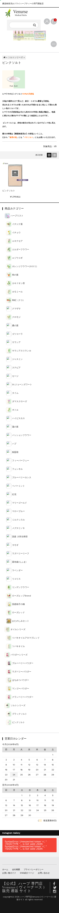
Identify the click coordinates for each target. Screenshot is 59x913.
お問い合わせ (44, 873)
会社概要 (16, 869)
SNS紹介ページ (27, 873)
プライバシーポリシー (33, 869)
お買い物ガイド (9, 873)
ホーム (5, 869)
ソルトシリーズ (15, 57)
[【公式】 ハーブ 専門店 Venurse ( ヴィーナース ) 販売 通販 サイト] (18, 13)
